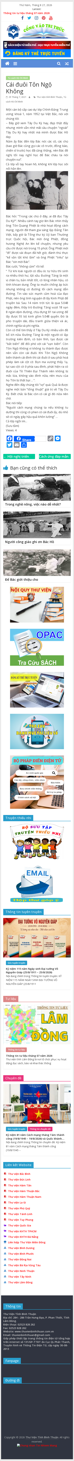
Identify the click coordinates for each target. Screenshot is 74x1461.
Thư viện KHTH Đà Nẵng (23, 1236)
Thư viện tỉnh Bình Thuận (49, 97)
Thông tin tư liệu (16, 1049)
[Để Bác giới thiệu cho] (37, 551)
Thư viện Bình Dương (21, 1248)
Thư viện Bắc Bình (19, 1174)
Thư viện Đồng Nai (19, 1259)
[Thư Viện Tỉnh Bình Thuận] (7, 63)
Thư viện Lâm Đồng (20, 1282)
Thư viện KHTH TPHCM (22, 1231)
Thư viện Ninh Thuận (21, 1271)
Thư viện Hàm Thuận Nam (24, 1196)
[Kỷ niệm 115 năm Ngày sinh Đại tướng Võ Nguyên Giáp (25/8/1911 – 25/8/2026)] (37, 920)
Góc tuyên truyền (16, 962)
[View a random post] (67, 63)
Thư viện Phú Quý (19, 1208)
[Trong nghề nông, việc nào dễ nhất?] (37, 476)
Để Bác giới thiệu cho (21, 579)
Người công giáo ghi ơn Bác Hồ (29, 542)
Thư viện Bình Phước (21, 1253)
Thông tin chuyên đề (40, 1129)
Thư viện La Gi (17, 1202)
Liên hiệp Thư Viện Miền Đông (26, 1242)
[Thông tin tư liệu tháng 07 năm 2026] (37, 1006)
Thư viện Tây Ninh (19, 1276)
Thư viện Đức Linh (19, 1179)
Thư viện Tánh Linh (20, 1214)
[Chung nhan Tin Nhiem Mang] (37, 1445)
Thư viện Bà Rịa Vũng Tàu (24, 1265)
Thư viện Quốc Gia (19, 1225)
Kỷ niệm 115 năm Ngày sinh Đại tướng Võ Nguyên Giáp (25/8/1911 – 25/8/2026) (32, 970)
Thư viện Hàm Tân (19, 1185)
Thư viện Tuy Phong (20, 1219)
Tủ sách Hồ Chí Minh (18, 78)
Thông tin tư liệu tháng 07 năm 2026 (26, 13)
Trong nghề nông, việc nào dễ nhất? (33, 504)
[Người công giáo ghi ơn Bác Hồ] (37, 514)
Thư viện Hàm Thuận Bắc (24, 1191)
